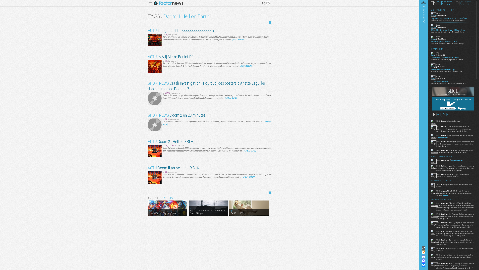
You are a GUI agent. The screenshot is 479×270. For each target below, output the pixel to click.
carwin (438, 65)
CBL (166, 34)
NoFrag (174, 146)
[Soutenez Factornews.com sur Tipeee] (453, 110)
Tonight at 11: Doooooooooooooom (181, 30)
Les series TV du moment (439, 81)
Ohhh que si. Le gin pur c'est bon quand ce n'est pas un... (448, 20)
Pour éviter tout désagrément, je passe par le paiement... (447, 60)
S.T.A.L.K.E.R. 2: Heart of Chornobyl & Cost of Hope (448, 30)
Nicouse (438, 25)
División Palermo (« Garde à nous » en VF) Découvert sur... (448, 83)
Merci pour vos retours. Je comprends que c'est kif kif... (447, 32)
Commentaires (443, 10)
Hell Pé (167, 93)
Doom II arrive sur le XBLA (173, 167)
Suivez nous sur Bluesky (423, 265)
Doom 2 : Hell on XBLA (170, 141)
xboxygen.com (442, 137)
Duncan (438, 13)
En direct (441, 3)
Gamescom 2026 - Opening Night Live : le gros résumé (449, 18)
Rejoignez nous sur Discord (423, 256)
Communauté (423, 123)
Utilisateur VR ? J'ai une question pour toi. (445, 58)
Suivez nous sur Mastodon (423, 261)
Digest (463, 3)
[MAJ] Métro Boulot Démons (175, 56)
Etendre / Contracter (423, 248)
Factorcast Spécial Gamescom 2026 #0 (444, 42)
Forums (437, 49)
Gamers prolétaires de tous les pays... (443, 69)
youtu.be (445, 195)
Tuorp (437, 53)
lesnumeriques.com (457, 160)
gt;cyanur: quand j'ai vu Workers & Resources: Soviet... (447, 71)
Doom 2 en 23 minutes (176, 115)
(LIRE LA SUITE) (238, 39)
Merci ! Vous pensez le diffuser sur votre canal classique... (448, 43)
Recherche (264, 3)
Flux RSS (423, 252)
